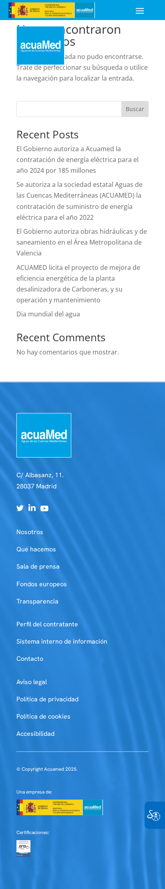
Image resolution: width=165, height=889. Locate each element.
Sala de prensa (38, 566)
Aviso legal (31, 682)
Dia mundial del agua (48, 314)
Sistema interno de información (61, 641)
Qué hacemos (36, 549)
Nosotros (29, 532)
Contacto (29, 658)
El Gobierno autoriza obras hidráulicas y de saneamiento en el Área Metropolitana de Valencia (81, 242)
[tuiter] (20, 508)
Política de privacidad (47, 699)
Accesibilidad (35, 733)
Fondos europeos (41, 584)
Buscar (135, 109)
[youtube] (44, 508)
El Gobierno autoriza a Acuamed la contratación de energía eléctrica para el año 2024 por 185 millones (77, 159)
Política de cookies (43, 716)
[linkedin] (32, 508)
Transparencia (37, 601)
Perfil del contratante (47, 624)
